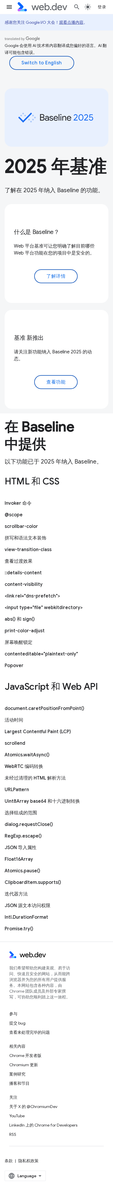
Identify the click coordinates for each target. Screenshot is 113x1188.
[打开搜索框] (76, 6)
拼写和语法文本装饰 (25, 538)
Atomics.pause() (22, 871)
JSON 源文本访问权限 (27, 906)
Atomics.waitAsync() (27, 755)
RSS (12, 1134)
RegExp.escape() (23, 836)
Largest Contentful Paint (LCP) (38, 732)
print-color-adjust (25, 631)
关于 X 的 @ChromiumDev (33, 1106)
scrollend (15, 743)
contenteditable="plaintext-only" (41, 654)
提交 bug (17, 1023)
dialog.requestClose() (29, 824)
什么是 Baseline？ (36, 232)
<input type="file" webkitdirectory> (44, 608)
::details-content (23, 573)
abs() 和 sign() (20, 619)
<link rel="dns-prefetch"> (32, 596)
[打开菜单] (9, 7)
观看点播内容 (71, 22)
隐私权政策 (28, 1160)
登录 (102, 7)
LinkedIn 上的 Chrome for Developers (43, 1125)
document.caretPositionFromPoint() (44, 708)
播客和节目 (19, 1083)
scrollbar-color (21, 526)
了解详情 (55, 276)
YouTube (17, 1115)
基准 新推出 (29, 337)
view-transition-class (28, 550)
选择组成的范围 (21, 813)
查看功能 (55, 382)
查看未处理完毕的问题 (29, 1032)
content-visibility (24, 584)
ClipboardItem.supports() (33, 882)
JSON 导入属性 (21, 848)
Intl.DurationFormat (26, 917)
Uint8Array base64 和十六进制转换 (42, 801)
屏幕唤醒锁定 (18, 642)
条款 (9, 1160)
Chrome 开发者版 (25, 1055)
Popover (14, 666)
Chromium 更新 (23, 1064)
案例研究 (17, 1074)
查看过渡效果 (18, 561)
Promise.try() (19, 929)
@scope (14, 515)
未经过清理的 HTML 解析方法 (35, 778)
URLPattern (17, 790)
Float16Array (19, 859)
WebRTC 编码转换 (24, 766)
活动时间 (14, 720)
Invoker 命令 (18, 503)
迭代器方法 (16, 894)
